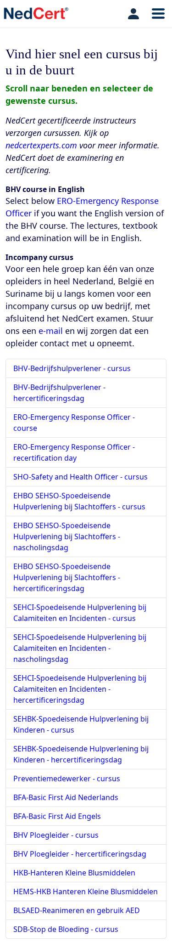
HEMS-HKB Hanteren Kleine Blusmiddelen (85, 891)
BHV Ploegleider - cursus (56, 835)
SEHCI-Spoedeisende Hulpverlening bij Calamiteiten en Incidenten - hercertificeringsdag (79, 689)
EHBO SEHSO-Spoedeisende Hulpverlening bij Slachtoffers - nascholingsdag (66, 536)
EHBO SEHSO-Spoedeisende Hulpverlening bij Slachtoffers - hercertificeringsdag (66, 577)
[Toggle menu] (158, 14)
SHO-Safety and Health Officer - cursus (80, 477)
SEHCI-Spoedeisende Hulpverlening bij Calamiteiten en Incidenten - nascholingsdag (79, 648)
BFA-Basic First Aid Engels (57, 816)
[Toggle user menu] (133, 14)
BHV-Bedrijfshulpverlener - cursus (72, 368)
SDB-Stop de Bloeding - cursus (65, 929)
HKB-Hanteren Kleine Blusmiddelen (74, 873)
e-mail (51, 330)
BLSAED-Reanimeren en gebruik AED (76, 910)
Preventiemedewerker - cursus (66, 778)
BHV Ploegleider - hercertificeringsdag (79, 854)
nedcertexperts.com (41, 145)
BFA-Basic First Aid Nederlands (65, 797)
